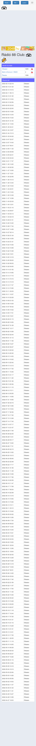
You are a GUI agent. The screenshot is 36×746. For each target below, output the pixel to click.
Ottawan (4, 69)
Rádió (7, 3)
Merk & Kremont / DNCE (10, 72)
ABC (15, 3)
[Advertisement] (18, 28)
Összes (4, 75)
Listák (24, 3)
